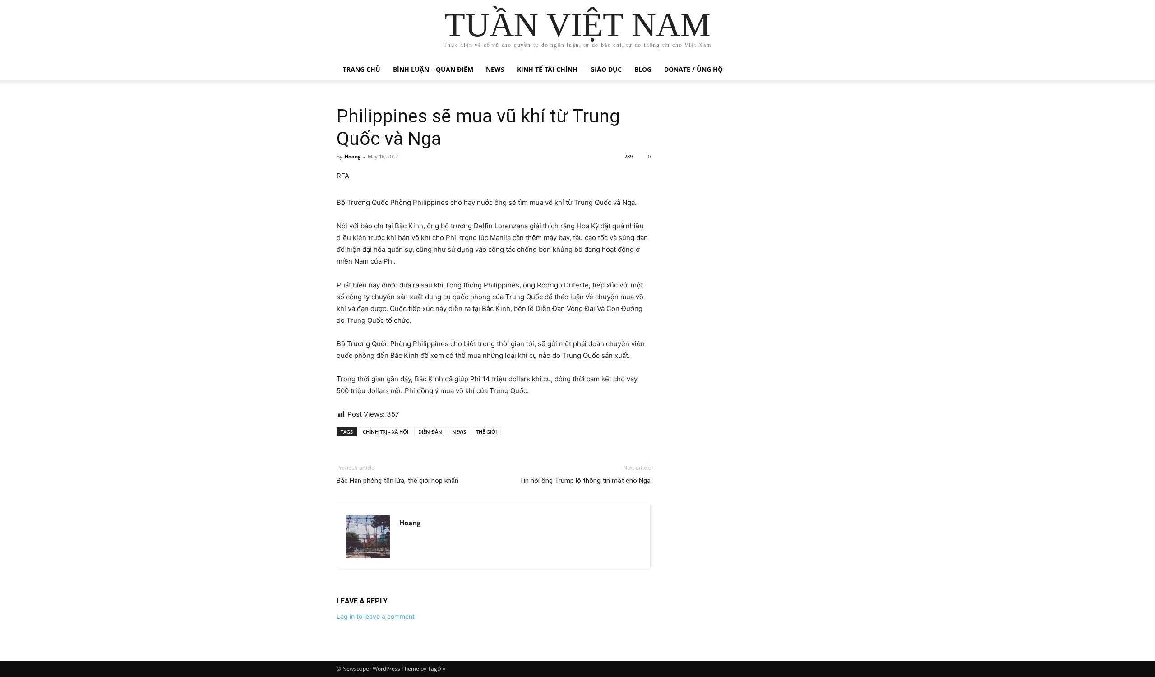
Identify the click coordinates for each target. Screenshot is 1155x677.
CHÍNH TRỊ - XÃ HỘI (385, 431)
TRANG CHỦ (361, 69)
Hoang (352, 156)
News (495, 69)
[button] (807, 70)
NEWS (459, 431)
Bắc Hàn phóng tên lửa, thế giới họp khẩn (397, 481)
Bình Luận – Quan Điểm (433, 69)
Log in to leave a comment (376, 616)
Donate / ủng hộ (693, 69)
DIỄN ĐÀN (430, 431)
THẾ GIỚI (486, 431)
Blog (642, 69)
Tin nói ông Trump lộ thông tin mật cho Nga (585, 481)
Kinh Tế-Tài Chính (547, 69)
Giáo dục (606, 69)
